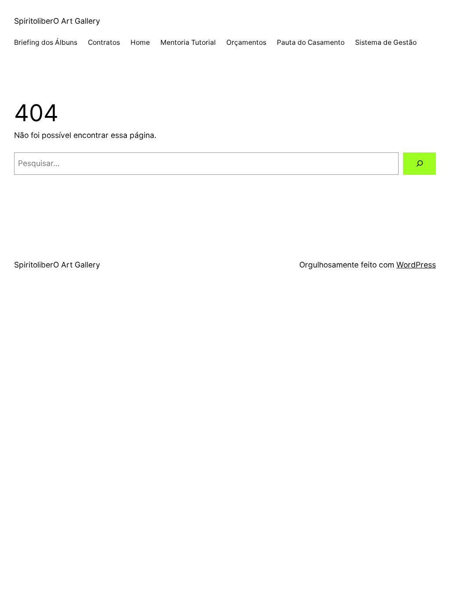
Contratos (104, 42)
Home (140, 42)
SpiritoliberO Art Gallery (57, 20)
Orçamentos (246, 42)
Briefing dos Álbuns (45, 42)
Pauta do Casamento (311, 42)
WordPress (416, 264)
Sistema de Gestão (386, 42)
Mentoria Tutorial (188, 42)
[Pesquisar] (419, 163)
